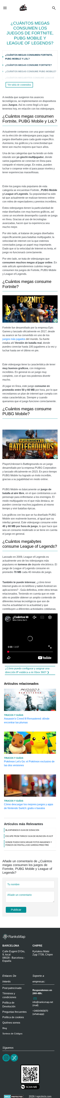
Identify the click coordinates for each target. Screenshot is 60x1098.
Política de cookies (13, 1017)
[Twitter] (14, 1061)
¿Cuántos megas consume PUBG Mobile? (30, 71)
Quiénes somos (11, 1022)
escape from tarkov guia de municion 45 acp (29, 836)
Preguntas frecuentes (14, 1012)
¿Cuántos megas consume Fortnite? (28, 65)
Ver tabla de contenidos (19, 84)
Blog (4, 1028)
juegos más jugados (13, 339)
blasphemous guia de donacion (22, 830)
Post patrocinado (12, 988)
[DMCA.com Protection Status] (13, 1096)
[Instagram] (6, 1061)
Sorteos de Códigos (12, 1033)
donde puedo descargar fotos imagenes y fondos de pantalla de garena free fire (28, 843)
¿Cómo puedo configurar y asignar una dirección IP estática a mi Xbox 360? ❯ (27, 670)
